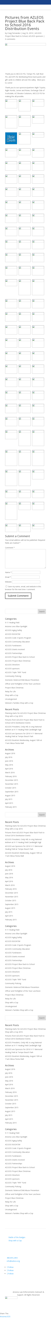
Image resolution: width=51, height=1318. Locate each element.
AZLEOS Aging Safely (13, 630)
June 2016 (9, 761)
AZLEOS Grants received (15, 649)
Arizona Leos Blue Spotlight (16, 626)
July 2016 (8, 757)
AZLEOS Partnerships (13, 653)
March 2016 (10, 772)
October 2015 (10, 788)
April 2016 (9, 768)
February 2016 (11, 776)
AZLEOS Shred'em (12, 664)
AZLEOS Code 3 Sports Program (18, 638)
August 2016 (10, 753)
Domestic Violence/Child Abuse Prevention (22, 680)
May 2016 (9, 765)
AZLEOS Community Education (17, 641)
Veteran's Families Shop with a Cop (19, 703)
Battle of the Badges (17, 1237)
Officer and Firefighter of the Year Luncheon (22, 684)
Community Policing (13, 676)
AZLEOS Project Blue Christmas (18, 661)
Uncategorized (11, 699)
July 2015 (8, 799)
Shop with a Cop (11, 695)
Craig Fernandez (13, 33)
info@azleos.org (13, 1261)
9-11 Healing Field (12, 622)
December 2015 (11, 780)
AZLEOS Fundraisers (13, 645)
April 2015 (9, 803)
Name (8, 572)
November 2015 (11, 784)
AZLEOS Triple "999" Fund (15, 672)
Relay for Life (10, 691)
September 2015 (11, 791)
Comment (10, 547)
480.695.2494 (12, 1258)
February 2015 (11, 807)
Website (8, 582)
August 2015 (10, 795)
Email (8, 577)
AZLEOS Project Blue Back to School (20, 657)
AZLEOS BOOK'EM (12, 634)
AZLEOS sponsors (36, 36)
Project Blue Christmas (14, 687)
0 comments (10, 39)
